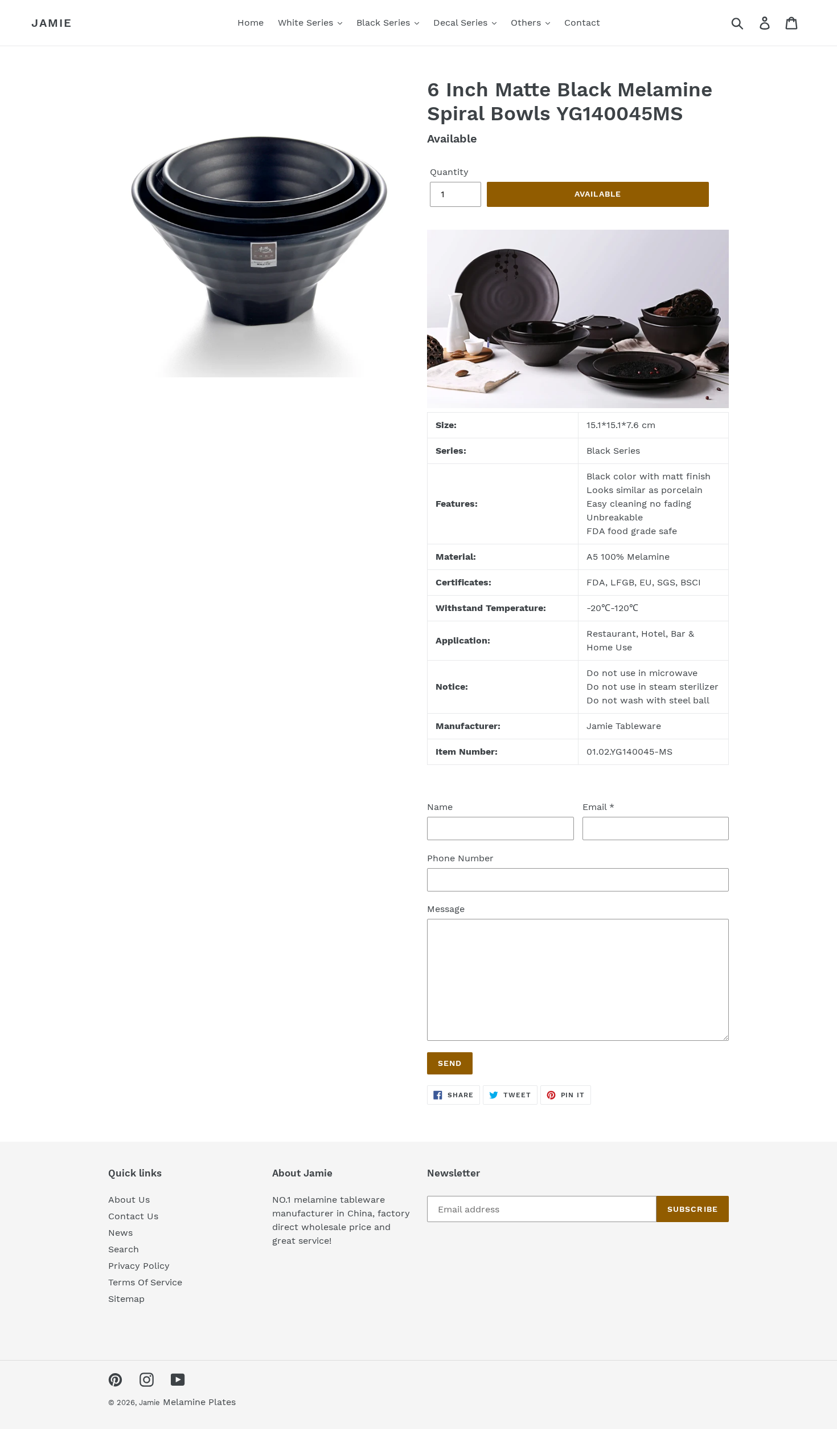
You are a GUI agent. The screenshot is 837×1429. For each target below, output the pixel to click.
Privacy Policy (139, 1265)
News (120, 1232)
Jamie (51, 23)
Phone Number (460, 858)
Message (446, 908)
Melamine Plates (199, 1402)
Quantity (449, 171)
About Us (129, 1199)
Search (123, 1249)
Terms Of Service (145, 1282)
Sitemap (126, 1298)
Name (440, 806)
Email (598, 806)
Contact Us (133, 1216)
